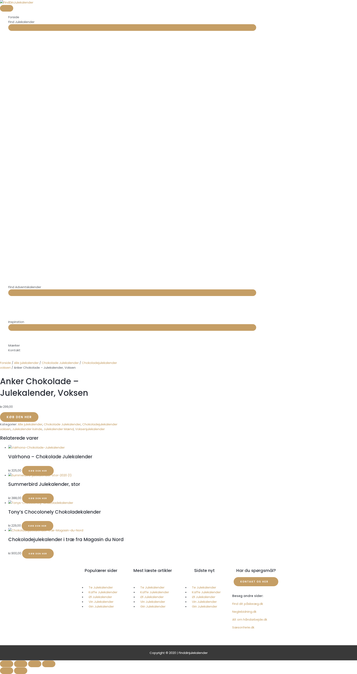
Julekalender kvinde (27, 429)
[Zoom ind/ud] (6, 664)
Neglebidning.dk (244, 611)
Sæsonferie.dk (243, 627)
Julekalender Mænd (59, 429)
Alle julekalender (26, 363)
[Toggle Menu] (132, 27)
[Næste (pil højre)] (20, 670)
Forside (5, 363)
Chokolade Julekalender (60, 363)
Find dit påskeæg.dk (247, 604)
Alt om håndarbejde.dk (249, 619)
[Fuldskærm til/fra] (20, 664)
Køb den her (38, 470)
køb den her (19, 417)
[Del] (34, 664)
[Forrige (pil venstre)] (6, 670)
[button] (101, 579)
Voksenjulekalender (90, 429)
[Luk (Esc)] (48, 664)
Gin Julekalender (101, 606)
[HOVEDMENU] (6, 8)
